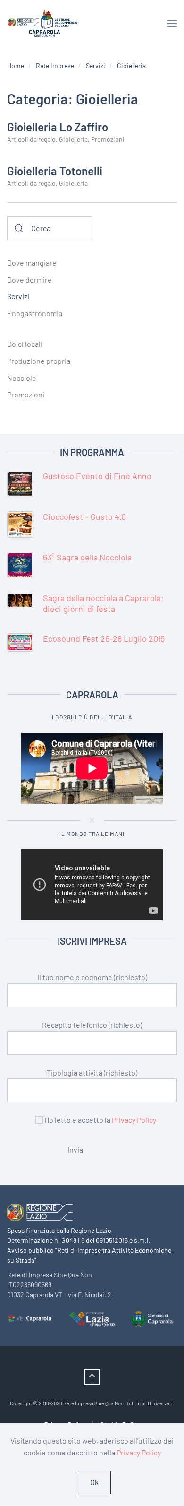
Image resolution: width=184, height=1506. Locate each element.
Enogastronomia (34, 313)
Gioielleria (73, 139)
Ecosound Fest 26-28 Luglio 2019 (104, 638)
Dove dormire (29, 279)
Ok (94, 1482)
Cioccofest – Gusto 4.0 (84, 516)
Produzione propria (38, 360)
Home (15, 65)
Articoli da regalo (31, 139)
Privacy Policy (134, 1119)
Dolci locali (24, 343)
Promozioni (108, 139)
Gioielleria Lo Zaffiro (57, 127)
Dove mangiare (32, 262)
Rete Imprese (55, 65)
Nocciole (21, 377)
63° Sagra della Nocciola (87, 557)
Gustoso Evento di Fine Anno (97, 476)
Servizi (95, 65)
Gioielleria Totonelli (54, 171)
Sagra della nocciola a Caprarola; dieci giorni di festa (103, 603)
